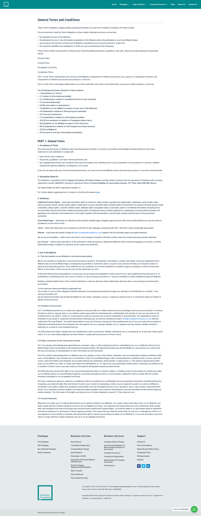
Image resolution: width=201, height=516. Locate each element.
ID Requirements (143, 456)
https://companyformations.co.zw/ (88, 233)
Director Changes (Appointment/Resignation (81, 466)
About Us (181, 4)
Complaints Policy (144, 452)
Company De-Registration (114, 456)
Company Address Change (114, 442)
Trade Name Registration (80, 445)
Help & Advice (139, 4)
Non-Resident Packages (47, 449)
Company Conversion (112, 453)
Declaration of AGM (78, 456)
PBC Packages (43, 445)
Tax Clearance (109, 465)
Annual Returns (76, 452)
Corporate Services (158, 4)
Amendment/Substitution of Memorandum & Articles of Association (114, 447)
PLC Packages (43, 442)
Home (114, 4)
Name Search (76, 442)
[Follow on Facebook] (139, 466)
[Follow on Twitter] (143, 466)
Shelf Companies (44, 452)
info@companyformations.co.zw (137, 319)
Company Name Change (80, 449)
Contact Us (192, 4)
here (98, 192)
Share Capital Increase (79, 478)
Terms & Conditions (144, 445)
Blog (173, 4)
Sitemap (140, 460)
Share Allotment (77, 474)
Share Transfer (76, 471)
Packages (124, 4)
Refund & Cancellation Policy (148, 449)
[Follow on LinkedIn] (148, 466)
